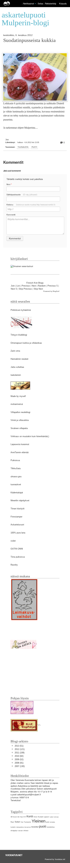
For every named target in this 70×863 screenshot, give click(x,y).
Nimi (9, 184)
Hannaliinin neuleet (19, 359)
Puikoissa (15, 460)
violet (13, 541)
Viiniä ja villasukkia (20, 420)
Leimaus (56, 817)
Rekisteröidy (50, 3)
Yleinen (38, 821)
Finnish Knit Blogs (35, 283)
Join (13, 286)
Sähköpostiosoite (22, 194)
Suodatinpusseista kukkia (29, 40)
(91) (19, 763)
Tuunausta (23, 147)
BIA (18, 817)
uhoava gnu (16, 476)
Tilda (21, 822)
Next (34, 286)
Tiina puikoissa (18, 557)
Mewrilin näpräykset (20, 500)
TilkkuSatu (16, 468)
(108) (19, 752)
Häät (21, 817)
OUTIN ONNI (17, 549)
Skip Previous (25, 289)
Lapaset (46, 817)
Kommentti (11, 214)
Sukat (17, 822)
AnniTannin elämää (19, 452)
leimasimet (27, 827)
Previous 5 (53, 286)
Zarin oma (15, 351)
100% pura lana (18, 533)
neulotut (34, 827)
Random (42, 286)
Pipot (12, 822)
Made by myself (18, 396)
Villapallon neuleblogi (20, 412)
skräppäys (14, 830)
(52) (19, 759)
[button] (35, 3)
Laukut (51, 817)
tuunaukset (16, 484)
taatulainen (16, 375)
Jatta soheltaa (17, 367)
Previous (26, 286)
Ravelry (14, 565)
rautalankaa (51, 827)
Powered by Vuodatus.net (55, 859)
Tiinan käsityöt (17, 508)
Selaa (41, 3)
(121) (20, 749)
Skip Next (38, 289)
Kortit (30, 816)
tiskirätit (20, 830)
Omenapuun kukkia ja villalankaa (26, 343)
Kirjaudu (63, 3)
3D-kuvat (14, 817)
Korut (35, 817)
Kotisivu (31, 204)
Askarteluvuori (17, 524)
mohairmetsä (17, 404)
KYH (24, 817)
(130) (20, 766)
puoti (34, 147)
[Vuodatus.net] (14, 855)
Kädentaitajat (17, 492)
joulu (47, 822)
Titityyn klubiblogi (19, 335)
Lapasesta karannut (20, 444)
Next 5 (14, 289)
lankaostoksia (20, 827)
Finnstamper (16, 516)
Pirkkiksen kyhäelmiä (21, 310)
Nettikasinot (28, 3)
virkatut (25, 830)
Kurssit (40, 817)
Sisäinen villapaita (19, 428)
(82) (19, 756)
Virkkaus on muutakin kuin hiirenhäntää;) (30, 436)
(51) (19, 746)
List (18, 286)
